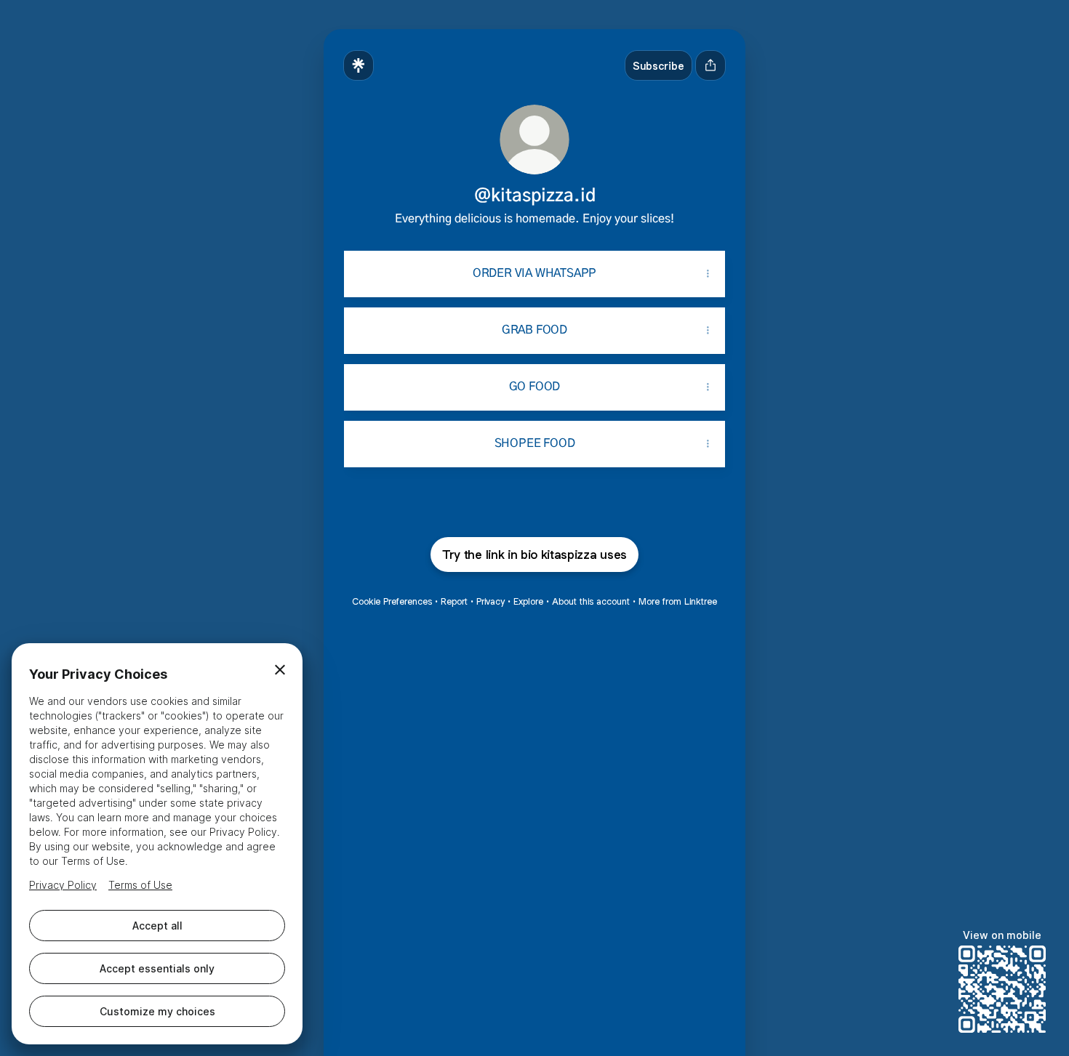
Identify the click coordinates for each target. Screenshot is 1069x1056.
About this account (591, 601)
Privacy (490, 601)
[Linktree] (358, 65)
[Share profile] (710, 65)
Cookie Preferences (392, 601)
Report (454, 601)
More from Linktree (677, 601)
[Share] (707, 274)
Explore (528, 601)
